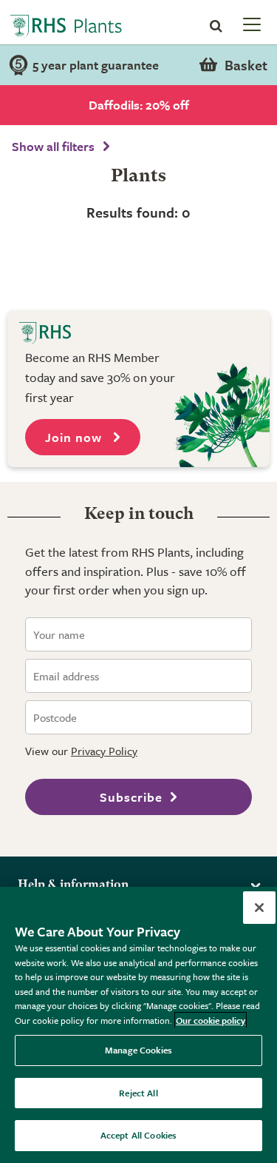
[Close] (259, 907)
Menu (250, 24)
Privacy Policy (104, 751)
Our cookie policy (210, 1020)
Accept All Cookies (138, 1135)
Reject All (138, 1092)
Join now (75, 437)
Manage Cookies (138, 1049)
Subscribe (131, 797)
